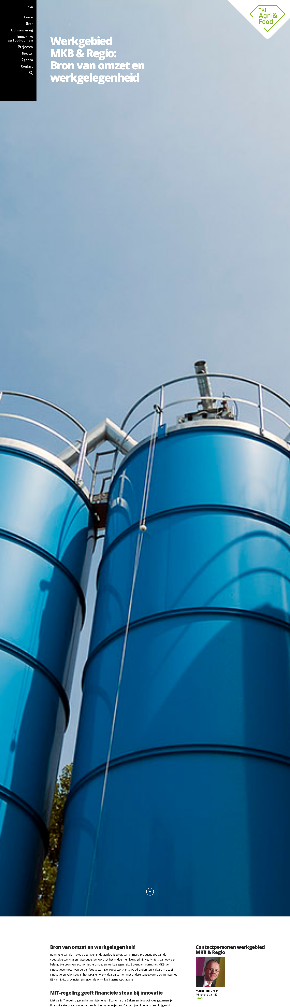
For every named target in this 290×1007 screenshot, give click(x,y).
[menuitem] (18, 6)
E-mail (200, 998)
